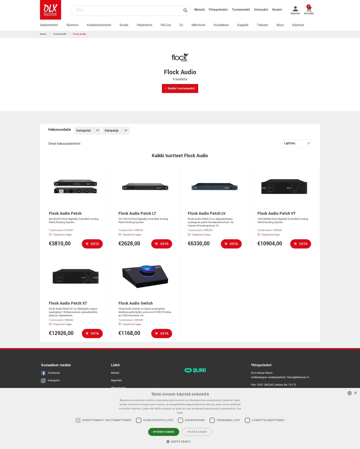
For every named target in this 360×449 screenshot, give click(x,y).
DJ (181, 25)
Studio (124, 25)
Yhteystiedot (219, 10)
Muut (280, 25)
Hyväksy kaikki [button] (163, 432)
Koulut (277, 10)
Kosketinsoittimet (99, 25)
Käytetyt (298, 25)
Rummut (72, 25)
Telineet (262, 25)
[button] (180, 441)
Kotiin (43, 34)
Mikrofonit (198, 25)
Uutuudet (261, 10)
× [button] (355, 393)
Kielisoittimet (49, 25)
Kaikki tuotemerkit (181, 88)
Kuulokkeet (221, 25)
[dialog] (180, 418)
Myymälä (116, 380)
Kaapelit (243, 25)
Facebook (54, 373)
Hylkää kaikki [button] (197, 432)
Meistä (199, 10)
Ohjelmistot (144, 25)
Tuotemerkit (241, 10)
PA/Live (166, 25)
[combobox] (350, 393)
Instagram (54, 380)
